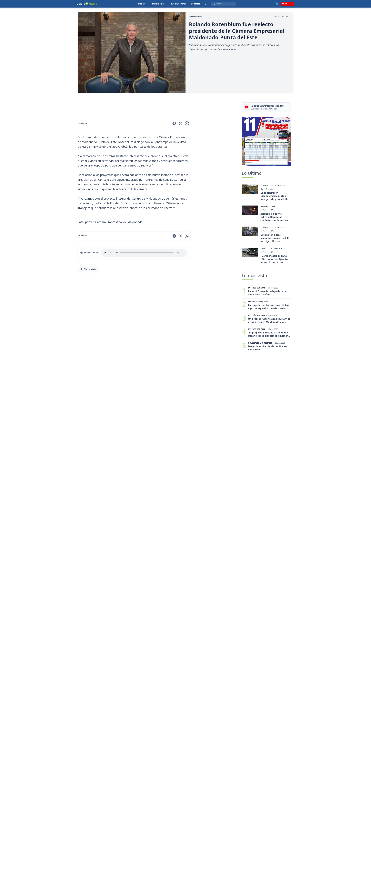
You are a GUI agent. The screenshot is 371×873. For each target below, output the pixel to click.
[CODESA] (266, 141)
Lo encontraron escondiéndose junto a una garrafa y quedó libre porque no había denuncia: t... (275, 196)
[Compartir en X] (180, 123)
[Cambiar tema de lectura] (206, 3)
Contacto (195, 3)
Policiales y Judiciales (272, 185)
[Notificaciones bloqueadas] (276, 3)
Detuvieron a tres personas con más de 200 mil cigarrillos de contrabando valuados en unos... (275, 238)
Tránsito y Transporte (272, 249)
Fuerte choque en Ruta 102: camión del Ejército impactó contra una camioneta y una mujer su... (274, 259)
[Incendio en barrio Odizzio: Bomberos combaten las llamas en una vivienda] (250, 210)
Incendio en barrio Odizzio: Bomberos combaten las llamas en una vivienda (274, 217)
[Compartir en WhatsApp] (187, 123)
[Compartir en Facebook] (174, 123)
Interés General (269, 207)
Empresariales (195, 17)
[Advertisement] (158, 106)
